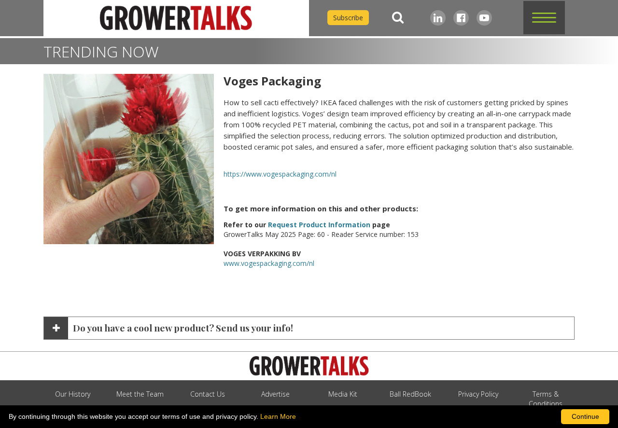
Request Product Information (319, 224)
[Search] (398, 17)
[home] (176, 18)
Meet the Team (140, 394)
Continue (585, 416)
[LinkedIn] (438, 18)
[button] (544, 17)
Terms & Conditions (545, 398)
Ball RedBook (410, 394)
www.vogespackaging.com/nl (269, 263)
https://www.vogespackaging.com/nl (280, 174)
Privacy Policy (478, 394)
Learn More (278, 416)
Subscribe (348, 17)
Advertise (275, 394)
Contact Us (207, 394)
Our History (72, 394)
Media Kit (342, 394)
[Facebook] (461, 18)
